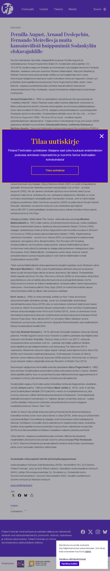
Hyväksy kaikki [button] (69, 563)
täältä (88, 551)
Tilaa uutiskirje (55, 170)
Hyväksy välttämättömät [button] (72, 559)
